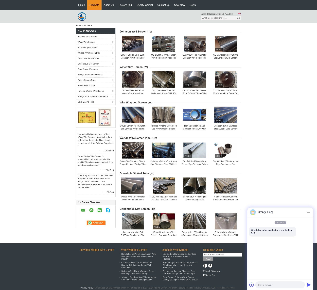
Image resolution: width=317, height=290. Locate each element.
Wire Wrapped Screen (88, 47)
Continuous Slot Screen (88, 64)
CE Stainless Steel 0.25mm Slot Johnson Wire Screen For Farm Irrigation (225, 58)
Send (208, 259)
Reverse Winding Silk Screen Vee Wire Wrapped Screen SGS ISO (164, 129)
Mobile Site (210, 275)
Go (238, 18)
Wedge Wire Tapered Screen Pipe (93, 96)
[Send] (308, 284)
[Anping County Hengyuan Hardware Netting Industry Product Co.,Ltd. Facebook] (210, 265)
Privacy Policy (86, 288)
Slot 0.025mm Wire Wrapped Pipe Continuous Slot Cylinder (225, 164)
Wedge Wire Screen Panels (90, 75)
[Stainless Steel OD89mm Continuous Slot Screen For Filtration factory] (225, 185)
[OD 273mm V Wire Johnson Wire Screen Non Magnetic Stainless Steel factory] (163, 44)
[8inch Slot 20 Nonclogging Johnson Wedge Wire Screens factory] (194, 185)
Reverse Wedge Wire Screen (91, 91)
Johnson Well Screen (87, 36)
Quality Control (145, 4)
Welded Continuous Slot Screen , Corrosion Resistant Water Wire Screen (163, 235)
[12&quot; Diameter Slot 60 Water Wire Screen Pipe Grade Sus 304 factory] (225, 79)
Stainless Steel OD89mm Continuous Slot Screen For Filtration (225, 200)
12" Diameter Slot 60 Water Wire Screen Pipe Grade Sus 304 (225, 93)
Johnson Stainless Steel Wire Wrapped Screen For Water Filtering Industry (138, 278)
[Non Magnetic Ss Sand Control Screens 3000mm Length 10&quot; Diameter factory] (194, 115)
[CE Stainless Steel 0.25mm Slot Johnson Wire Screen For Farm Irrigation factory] (225, 44)
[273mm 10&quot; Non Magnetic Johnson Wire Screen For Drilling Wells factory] (194, 44)
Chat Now (179, 5)
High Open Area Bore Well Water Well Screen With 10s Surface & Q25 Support (163, 93)
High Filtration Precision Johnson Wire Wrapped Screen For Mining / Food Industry (138, 256)
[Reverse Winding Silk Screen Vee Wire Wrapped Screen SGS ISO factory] (163, 115)
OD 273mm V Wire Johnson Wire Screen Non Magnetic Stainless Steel (163, 58)
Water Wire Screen (86, 42)
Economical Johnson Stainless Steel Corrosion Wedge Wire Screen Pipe (179, 272)
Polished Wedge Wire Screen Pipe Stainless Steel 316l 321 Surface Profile (163, 164)
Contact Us (163, 4)
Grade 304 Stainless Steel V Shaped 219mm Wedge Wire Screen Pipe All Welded (133, 164)
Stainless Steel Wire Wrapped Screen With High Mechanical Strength (138, 272)
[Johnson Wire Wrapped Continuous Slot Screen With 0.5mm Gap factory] (225, 221)
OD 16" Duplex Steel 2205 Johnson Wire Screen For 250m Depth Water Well (132, 58)
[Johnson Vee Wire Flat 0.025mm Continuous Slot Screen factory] (132, 221)
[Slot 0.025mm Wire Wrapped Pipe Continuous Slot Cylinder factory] (225, 150)
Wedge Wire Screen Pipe (89, 53)
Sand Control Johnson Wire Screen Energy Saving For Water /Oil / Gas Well (180, 278)
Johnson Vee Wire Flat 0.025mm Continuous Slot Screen (132, 235)
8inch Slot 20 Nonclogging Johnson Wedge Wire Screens (195, 200)
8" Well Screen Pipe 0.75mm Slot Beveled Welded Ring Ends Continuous (132, 129)
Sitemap (215, 271)
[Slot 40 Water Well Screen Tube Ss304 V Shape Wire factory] (194, 79)
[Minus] (309, 212)
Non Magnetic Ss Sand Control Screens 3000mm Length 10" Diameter (194, 129)
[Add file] (251, 284)
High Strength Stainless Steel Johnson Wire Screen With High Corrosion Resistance (180, 265)
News (193, 4)
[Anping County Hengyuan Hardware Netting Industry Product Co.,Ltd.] (82, 16)
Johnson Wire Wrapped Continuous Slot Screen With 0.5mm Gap (225, 235)
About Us (109, 4)
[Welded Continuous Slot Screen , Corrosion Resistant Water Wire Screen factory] (163, 221)
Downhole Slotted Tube (88, 58)
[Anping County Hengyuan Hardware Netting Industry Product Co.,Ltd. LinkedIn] (205, 265)
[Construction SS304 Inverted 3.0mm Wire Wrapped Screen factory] (194, 221)
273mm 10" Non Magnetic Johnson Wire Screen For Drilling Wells (194, 58)
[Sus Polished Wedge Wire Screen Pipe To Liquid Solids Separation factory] (194, 150)
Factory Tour (125, 4)
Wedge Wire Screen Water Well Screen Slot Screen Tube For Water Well (133, 200)
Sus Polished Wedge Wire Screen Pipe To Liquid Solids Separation (195, 164)
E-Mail (206, 271)
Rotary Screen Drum (87, 80)
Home (81, 4)
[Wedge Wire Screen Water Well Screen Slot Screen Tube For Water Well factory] (132, 185)
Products (94, 4)
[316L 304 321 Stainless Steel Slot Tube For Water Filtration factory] (163, 185)
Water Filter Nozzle (86, 85)
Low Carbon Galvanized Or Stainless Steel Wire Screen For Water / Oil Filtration (179, 256)
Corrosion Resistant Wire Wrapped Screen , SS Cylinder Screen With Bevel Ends (137, 265)
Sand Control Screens (88, 69)
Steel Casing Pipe (86, 102)
